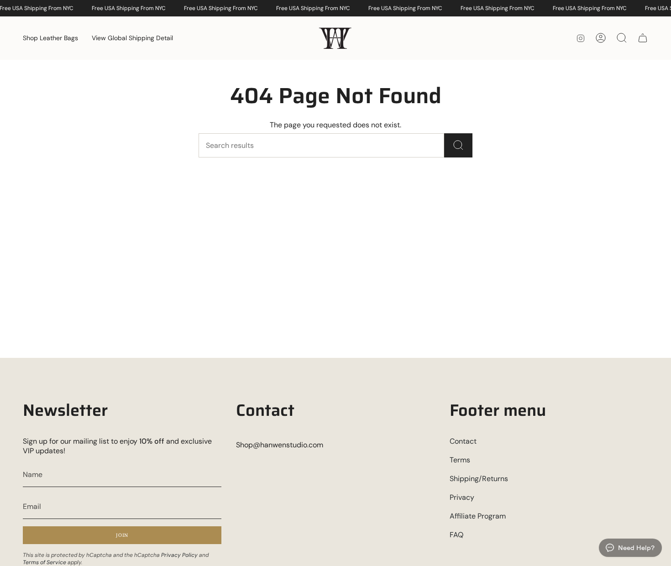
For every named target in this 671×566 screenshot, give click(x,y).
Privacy (462, 497)
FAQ (456, 535)
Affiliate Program (478, 516)
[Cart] (642, 38)
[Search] (458, 145)
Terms (460, 460)
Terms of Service (44, 562)
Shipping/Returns (479, 478)
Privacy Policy (179, 555)
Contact (463, 441)
